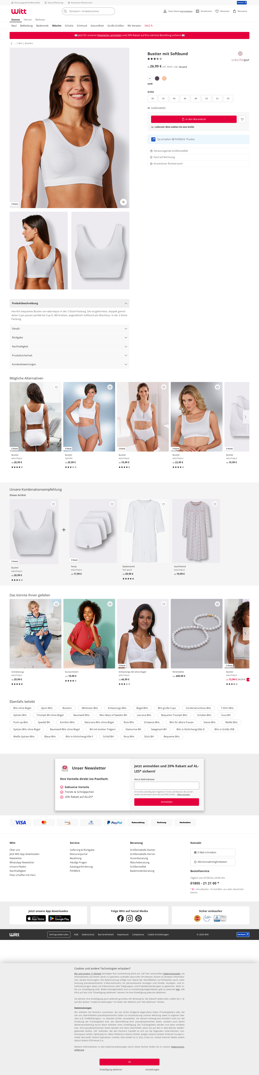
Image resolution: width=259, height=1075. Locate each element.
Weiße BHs (231, 722)
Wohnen (40, 19)
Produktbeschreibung (25, 303)
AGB (76, 934)
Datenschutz (88, 934)
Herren (28, 19)
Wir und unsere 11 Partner (87, 973)
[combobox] (95, 11)
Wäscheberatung (139, 862)
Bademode (42, 25)
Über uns (15, 849)
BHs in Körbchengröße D (191, 729)
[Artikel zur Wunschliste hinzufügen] (242, 119)
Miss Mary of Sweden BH (113, 715)
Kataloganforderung (81, 866)
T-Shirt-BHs (227, 708)
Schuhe (69, 25)
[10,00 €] (89, 633)
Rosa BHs (129, 736)
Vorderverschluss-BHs (198, 708)
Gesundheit (97, 25)
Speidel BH (44, 722)
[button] (11, 43)
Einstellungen (152, 1069)
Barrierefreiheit (106, 934)
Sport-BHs (47, 708)
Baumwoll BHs (81, 715)
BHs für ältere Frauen (182, 722)
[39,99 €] (145, 531)
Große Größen (115, 25)
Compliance (138, 934)
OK (129, 1061)
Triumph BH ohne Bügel (50, 715)
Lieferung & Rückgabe (82, 849)
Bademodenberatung (142, 870)
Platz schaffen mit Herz (23, 875)
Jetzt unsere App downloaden (48, 911)
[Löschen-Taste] (112, 11)
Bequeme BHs (172, 736)
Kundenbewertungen (24, 364)
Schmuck (82, 25)
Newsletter (16, 858)
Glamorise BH (133, 729)
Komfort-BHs (67, 722)
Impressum (123, 934)
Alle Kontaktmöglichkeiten (212, 861)
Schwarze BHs (152, 722)
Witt (12, 843)
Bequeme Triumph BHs (174, 715)
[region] (129, 1019)
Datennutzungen (171, 973)
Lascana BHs (144, 715)
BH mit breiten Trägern (103, 729)
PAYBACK (75, 870)
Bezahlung (76, 858)
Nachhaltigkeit (20, 346)
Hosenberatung (139, 858)
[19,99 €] (196, 531)
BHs (20, 43)
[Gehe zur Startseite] (18, 11)
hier (178, 989)
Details (16, 328)
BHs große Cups (167, 708)
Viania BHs (210, 722)
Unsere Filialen (18, 866)
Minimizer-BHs (90, 708)
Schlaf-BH (108, 736)
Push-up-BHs (20, 722)
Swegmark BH (159, 729)
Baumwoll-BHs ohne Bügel (65, 729)
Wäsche (56, 25)
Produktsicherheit (22, 355)
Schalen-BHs (204, 715)
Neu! (14, 25)
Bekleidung (26, 25)
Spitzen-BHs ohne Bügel (26, 729)
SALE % (149, 25)
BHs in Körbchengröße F (79, 736)
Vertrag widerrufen (58, 934)
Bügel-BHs (142, 708)
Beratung (136, 843)
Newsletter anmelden (109, 35)
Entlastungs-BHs (117, 708)
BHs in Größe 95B (224, 729)
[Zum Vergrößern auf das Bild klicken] (123, 202)
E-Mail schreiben (205, 853)
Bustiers (29, 43)
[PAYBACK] (242, 2)
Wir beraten (134, 25)
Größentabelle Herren (142, 854)
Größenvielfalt (138, 866)
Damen (15, 19)
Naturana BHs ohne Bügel (99, 722)
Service (75, 843)
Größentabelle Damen (142, 849)
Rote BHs (129, 722)
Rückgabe (17, 337)
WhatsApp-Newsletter (22, 862)
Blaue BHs (50, 736)
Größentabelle (158, 108)
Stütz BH (149, 736)
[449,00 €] (197, 633)
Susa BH (226, 715)
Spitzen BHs (20, 715)
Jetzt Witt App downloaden (24, 854)
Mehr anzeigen (183, 794)
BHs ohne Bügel (22, 708)
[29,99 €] (35, 633)
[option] (149, 78)
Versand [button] (183, 66)
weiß (150, 83)
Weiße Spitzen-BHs (23, 736)
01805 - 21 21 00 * (204, 883)
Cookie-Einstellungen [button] (158, 934)
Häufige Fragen (78, 862)
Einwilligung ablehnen (111, 1069)
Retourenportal (78, 854)
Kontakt (195, 843)
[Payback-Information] (243, 934)
